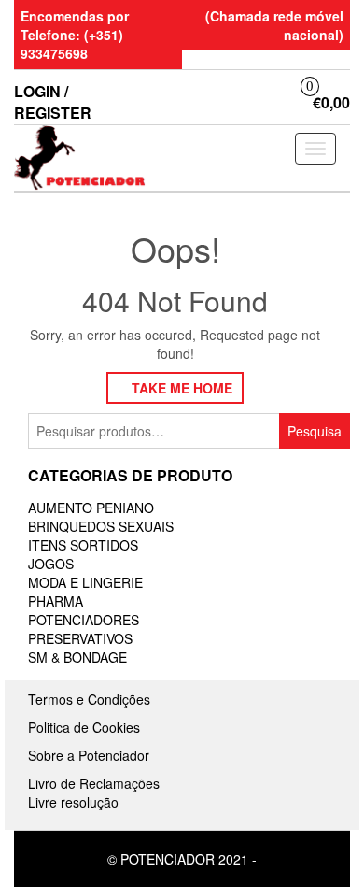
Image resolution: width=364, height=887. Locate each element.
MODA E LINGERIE (85, 582)
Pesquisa (314, 431)
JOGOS (51, 563)
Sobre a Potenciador (88, 755)
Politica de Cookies (84, 727)
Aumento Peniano (91, 507)
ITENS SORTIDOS (83, 545)
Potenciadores (83, 619)
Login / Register (52, 101)
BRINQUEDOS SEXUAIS (101, 526)
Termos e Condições (89, 699)
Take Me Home (180, 388)
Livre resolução (73, 802)
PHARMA (55, 601)
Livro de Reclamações (94, 783)
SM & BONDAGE (77, 657)
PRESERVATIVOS (80, 638)
